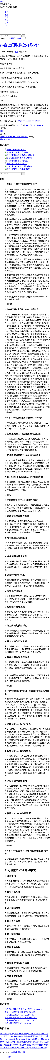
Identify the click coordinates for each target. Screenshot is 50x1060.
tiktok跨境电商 (13, 1039)
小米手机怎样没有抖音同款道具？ (14, 137)
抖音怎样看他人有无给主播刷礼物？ (21, 155)
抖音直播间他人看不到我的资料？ (20, 158)
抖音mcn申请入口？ (8, 139)
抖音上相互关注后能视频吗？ (19, 169)
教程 (6, 17)
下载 (23, 1042)
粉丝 (35, 1036)
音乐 (43, 1048)
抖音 (2, 131)
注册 (31, 1042)
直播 (6, 15)
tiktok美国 (12, 1048)
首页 (6, 12)
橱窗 (37, 1039)
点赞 (39, 1042)
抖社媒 (3, 2)
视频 (6, 20)
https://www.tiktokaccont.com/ (29, 121)
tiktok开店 (24, 1048)
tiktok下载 (21, 1045)
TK (6, 25)
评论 (31, 1045)
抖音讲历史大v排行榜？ (16, 150)
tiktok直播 (34, 1034)
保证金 (10, 1045)
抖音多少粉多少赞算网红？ (18, 161)
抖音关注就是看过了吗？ (17, 164)
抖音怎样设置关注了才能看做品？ (20, 166)
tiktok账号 (27, 1039)
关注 (4, 1042)
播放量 (34, 1048)
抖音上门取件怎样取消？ (20, 45)
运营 (6, 23)
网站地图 (21, 1052)
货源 (15, 1036)
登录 (43, 1036)
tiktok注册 (14, 1042)
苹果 (45, 1039)
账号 (8, 1036)
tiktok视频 (25, 1036)
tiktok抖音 (41, 1045)
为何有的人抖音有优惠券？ (18, 152)
